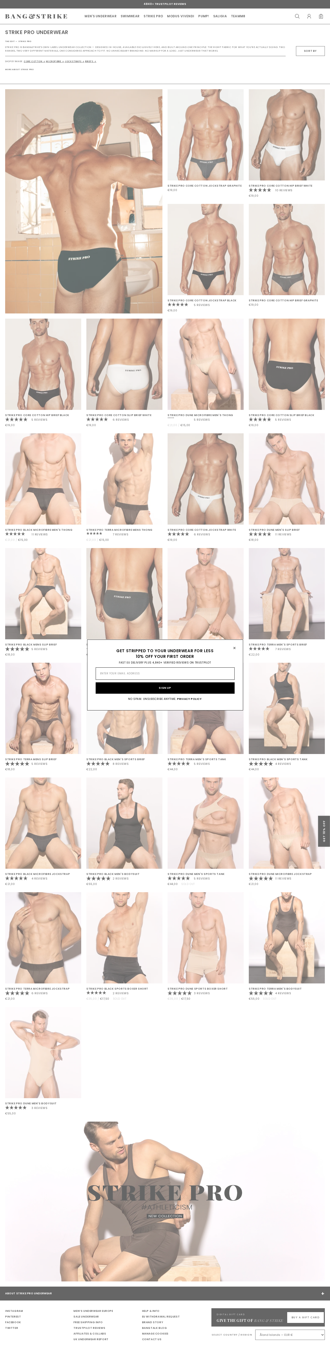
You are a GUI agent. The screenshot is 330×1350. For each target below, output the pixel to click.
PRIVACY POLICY (189, 699)
